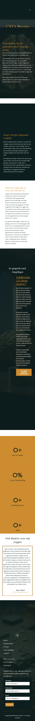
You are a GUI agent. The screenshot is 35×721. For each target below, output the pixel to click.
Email (7, 695)
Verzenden (9, 704)
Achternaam (8, 688)
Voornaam (8, 680)
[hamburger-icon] (30, 10)
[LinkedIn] (17, 635)
